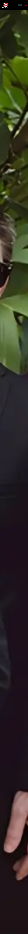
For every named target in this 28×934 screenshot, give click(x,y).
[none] (20, 5)
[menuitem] (20, 5)
